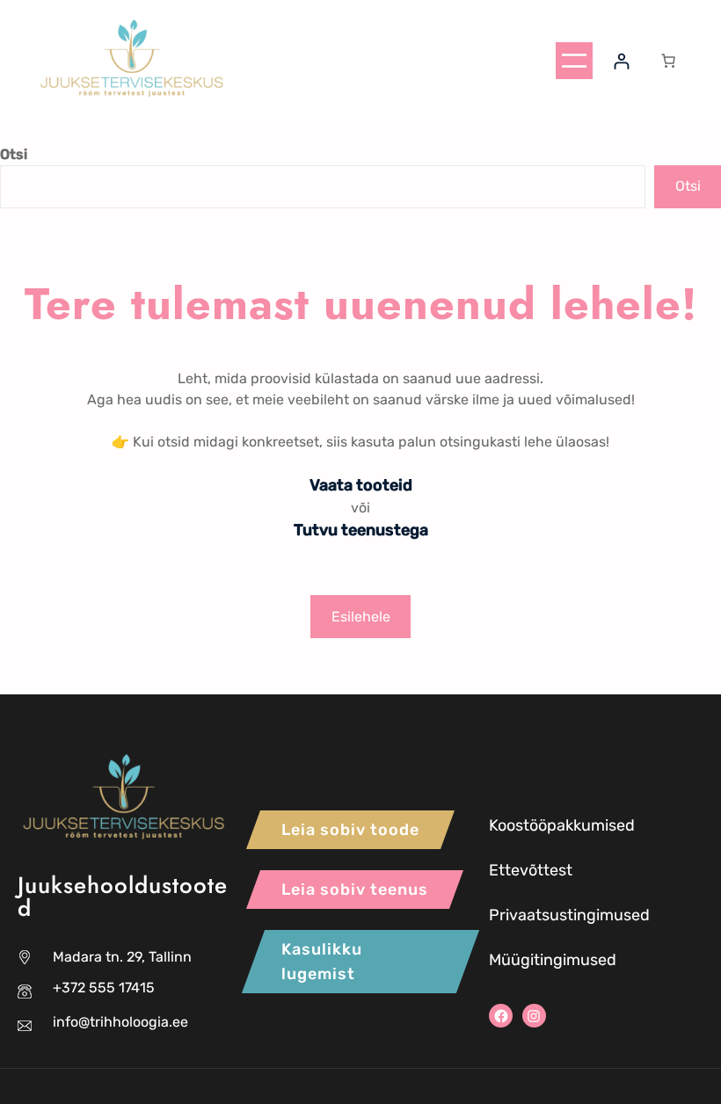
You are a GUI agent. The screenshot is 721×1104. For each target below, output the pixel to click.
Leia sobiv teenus (354, 889)
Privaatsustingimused (569, 915)
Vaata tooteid (361, 485)
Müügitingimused (552, 960)
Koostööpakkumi (548, 825)
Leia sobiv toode (350, 829)
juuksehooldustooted (388, 60)
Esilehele (360, 616)
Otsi (13, 154)
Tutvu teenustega (361, 530)
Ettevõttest (530, 870)
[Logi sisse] (621, 61)
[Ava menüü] (574, 60)
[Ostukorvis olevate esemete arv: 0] (668, 60)
